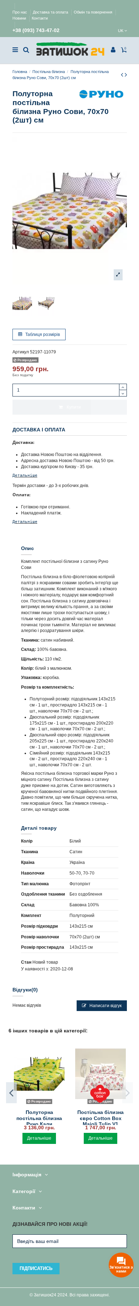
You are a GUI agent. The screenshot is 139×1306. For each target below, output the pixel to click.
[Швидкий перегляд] (39, 1104)
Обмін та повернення (93, 12)
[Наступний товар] (126, 74)
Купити (74, 407)
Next (127, 1092)
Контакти (40, 18)
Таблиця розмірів (42, 334)
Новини (19, 18)
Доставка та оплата (51, 12)
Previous (11, 1092)
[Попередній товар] (123, 74)
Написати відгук (105, 1005)
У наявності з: (35, 968)
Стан (26, 962)
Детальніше (24, 475)
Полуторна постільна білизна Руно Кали (39, 1118)
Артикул (20, 351)
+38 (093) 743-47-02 (36, 30)
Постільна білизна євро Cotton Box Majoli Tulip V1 (100, 1118)
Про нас (20, 12)
